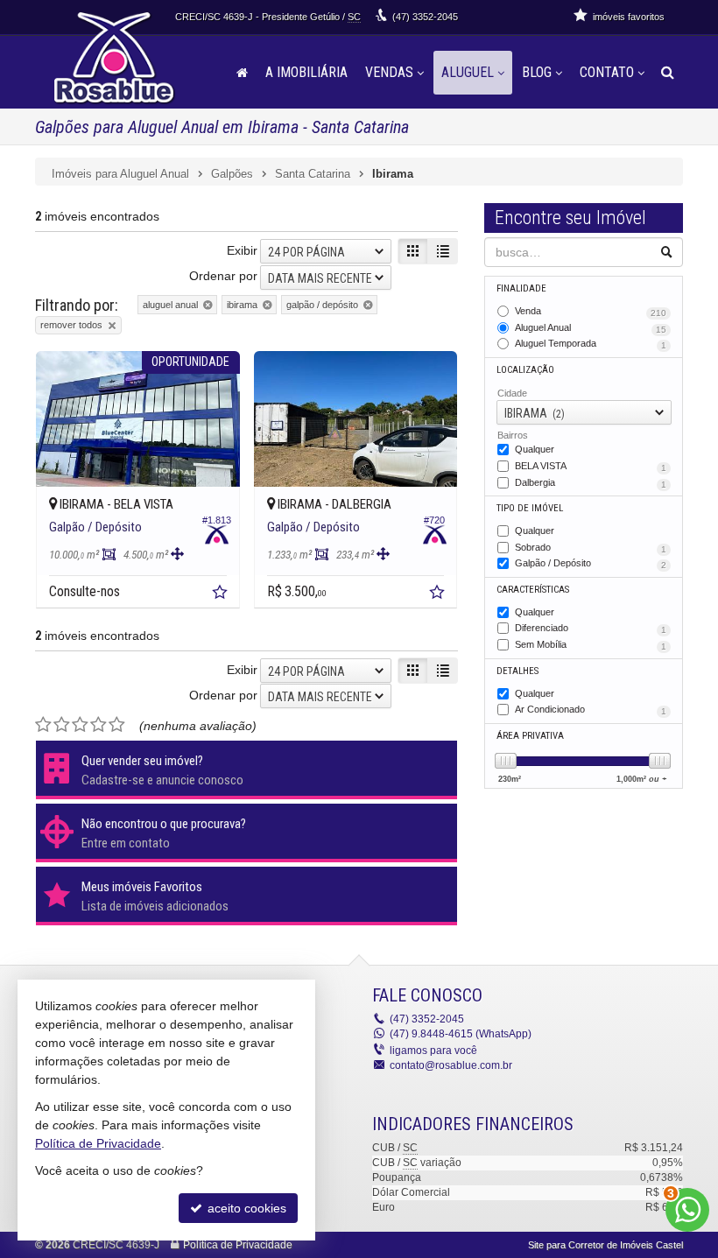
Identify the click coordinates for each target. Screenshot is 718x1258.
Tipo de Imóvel (529, 508)
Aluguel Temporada (590, 344)
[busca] (667, 73)
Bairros (512, 435)
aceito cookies (245, 1208)
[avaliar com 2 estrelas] (61, 725)
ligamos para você (433, 1050)
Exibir (242, 250)
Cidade (512, 393)
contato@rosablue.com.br (451, 1065)
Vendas (389, 72)
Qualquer (534, 449)
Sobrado (590, 548)
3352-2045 (425, 16)
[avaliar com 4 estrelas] (98, 725)
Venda (590, 312)
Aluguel (467, 72)
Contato (607, 72)
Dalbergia (590, 483)
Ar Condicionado (590, 710)
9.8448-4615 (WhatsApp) (460, 1034)
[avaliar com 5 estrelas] (117, 725)
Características (532, 589)
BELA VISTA (590, 466)
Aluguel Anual (590, 328)
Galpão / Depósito (590, 564)
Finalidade (521, 288)
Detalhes (517, 671)
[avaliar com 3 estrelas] (80, 725)
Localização (525, 370)
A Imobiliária (306, 72)
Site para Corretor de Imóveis (605, 1245)
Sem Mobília (590, 645)
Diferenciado (590, 628)
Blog (537, 72)
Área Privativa (530, 735)
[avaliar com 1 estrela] (43, 725)
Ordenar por (223, 276)
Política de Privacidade (237, 1245)
